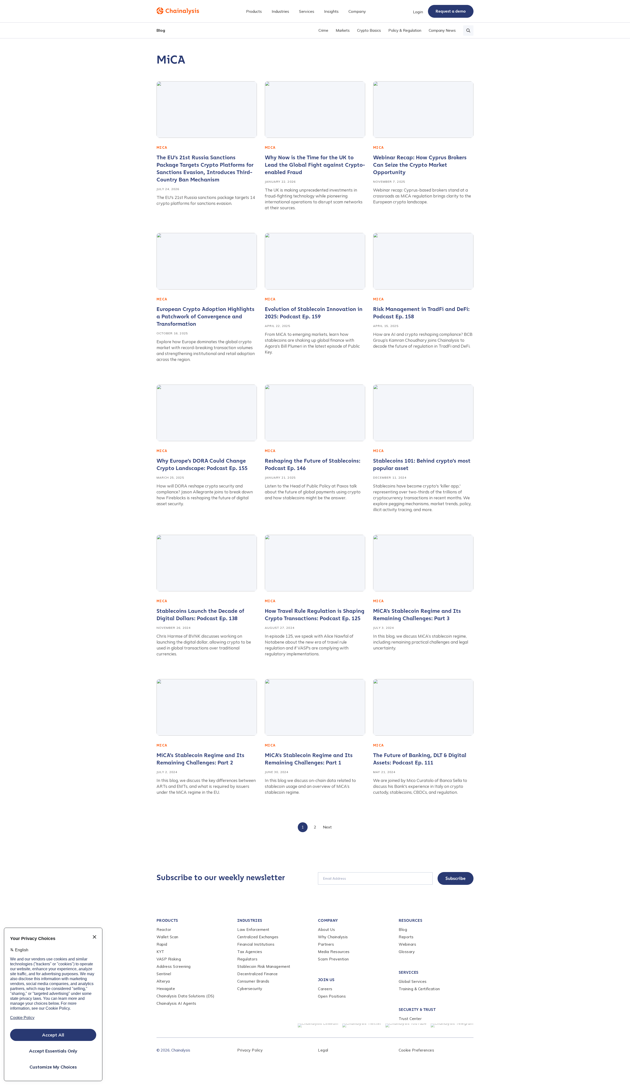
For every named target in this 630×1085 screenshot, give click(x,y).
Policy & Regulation (404, 30)
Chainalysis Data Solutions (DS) (185, 996)
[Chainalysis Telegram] (452, 1025)
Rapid (162, 944)
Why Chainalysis (333, 937)
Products (167, 920)
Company (328, 920)
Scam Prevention (333, 959)
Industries (249, 920)
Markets (343, 30)
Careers (325, 989)
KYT (160, 951)
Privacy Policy (250, 1050)
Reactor (164, 929)
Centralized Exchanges (258, 937)
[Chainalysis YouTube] (406, 1025)
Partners (326, 944)
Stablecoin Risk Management (263, 966)
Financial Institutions (256, 944)
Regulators (247, 959)
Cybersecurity (249, 988)
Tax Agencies (249, 951)
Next (327, 827)
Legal (323, 1050)
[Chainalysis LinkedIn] (318, 1025)
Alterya (163, 981)
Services (409, 972)
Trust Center (410, 1018)
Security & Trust (417, 1009)
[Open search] (468, 30)
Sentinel (164, 974)
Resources (410, 920)
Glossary (407, 951)
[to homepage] (178, 10)
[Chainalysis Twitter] (361, 1025)
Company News (442, 30)
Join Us (326, 979)
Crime (323, 30)
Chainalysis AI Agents (176, 1003)
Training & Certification (419, 989)
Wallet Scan (167, 937)
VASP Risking (169, 959)
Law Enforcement (253, 929)
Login (418, 11)
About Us (326, 929)
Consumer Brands (253, 981)
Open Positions (332, 996)
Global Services (413, 981)
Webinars (407, 944)
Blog (161, 30)
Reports (406, 937)
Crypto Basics (369, 30)
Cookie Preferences (416, 1050)
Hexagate (166, 988)
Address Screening (174, 966)
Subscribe (455, 878)
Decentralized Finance (257, 974)
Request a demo (451, 11)
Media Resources (334, 951)
